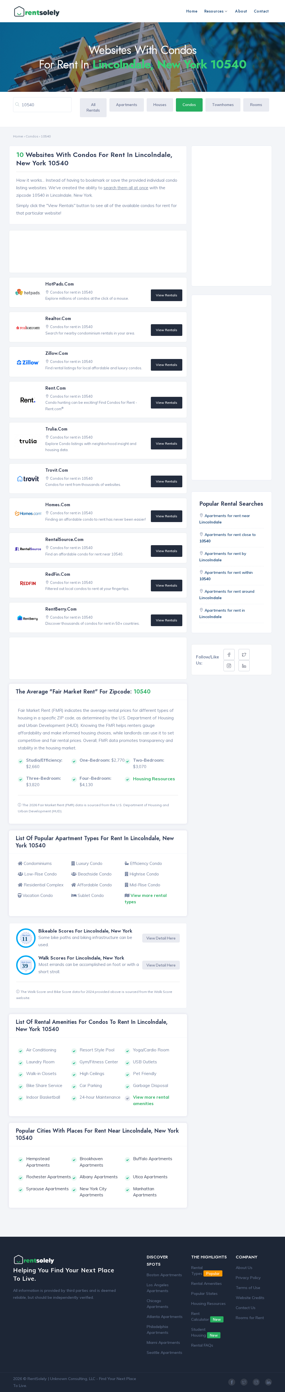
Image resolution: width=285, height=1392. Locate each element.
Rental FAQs (202, 1345)
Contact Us (245, 1307)
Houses (159, 104)
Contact (261, 11)
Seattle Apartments (164, 1352)
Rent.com (55, 388)
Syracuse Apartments (47, 1188)
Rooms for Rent (250, 1317)
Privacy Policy (248, 1277)
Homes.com (57, 504)
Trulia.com (56, 429)
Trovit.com (56, 470)
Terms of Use (248, 1287)
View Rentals (166, 295)
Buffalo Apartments (152, 1158)
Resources (214, 11)
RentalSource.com (64, 539)
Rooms (256, 104)
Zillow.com (56, 353)
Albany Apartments (99, 1176)
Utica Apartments (150, 1176)
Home (192, 11)
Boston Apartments (164, 1274)
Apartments (126, 104)
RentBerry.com (61, 609)
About (241, 11)
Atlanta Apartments (165, 1316)
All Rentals (93, 107)
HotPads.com (59, 284)
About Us (244, 1267)
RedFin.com (57, 574)
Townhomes (223, 104)
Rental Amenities (206, 1283)
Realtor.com (58, 318)
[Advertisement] (99, 252)
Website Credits (250, 1297)
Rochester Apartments (48, 1176)
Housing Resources (208, 1303)
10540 (46, 136)
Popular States (204, 1293)
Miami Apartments (163, 1342)
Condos (189, 104)
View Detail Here (161, 938)
